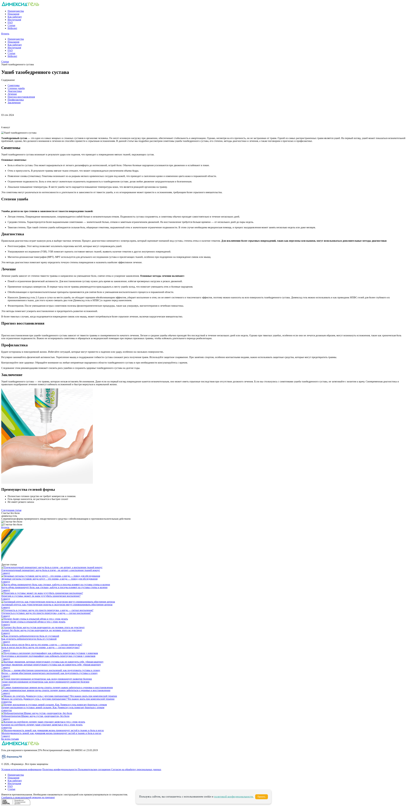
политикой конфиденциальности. (234, 796)
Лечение (12, 94)
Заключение (14, 102)
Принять (262, 797)
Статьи (11, 25)
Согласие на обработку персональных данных (136, 769)
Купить (5, 33)
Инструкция (14, 19)
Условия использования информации (21, 769)
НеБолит (12, 28)
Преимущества (16, 11)
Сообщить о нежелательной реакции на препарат (28, 797)
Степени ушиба (16, 88)
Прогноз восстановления (21, 96)
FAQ (10, 22)
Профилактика (16, 99)
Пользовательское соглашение (94, 769)
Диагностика (15, 91)
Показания (13, 14)
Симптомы (14, 85)
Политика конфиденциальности (60, 769)
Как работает (15, 16)
